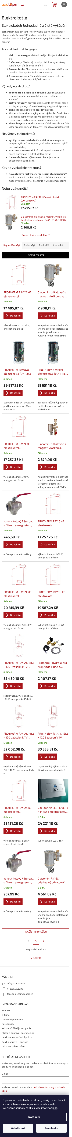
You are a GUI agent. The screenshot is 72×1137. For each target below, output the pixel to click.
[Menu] (64, 4)
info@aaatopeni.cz (17, 983)
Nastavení (34, 1117)
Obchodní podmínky (12, 1019)
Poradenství (8, 1024)
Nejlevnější (29, 245)
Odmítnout (18, 1128)
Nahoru (37, 957)
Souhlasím (51, 1128)
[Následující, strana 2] (36, 941)
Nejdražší (44, 245)
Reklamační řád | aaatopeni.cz (17, 1028)
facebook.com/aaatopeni (20, 994)
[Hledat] (45, 4)
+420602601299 (15, 989)
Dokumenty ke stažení (13, 1046)
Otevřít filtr (36, 255)
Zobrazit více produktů (34, 234)
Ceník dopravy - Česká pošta (17, 1037)
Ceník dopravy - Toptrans (15, 1042)
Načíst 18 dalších (36, 931)
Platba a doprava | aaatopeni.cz (18, 1033)
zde (55, 1108)
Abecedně (58, 245)
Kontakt (6, 1010)
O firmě (6, 1015)
